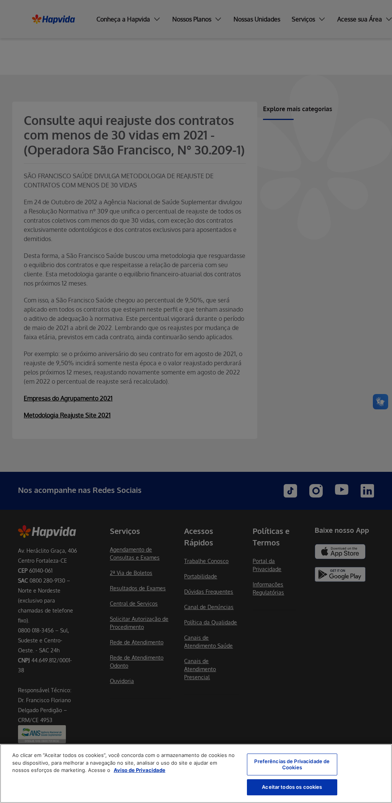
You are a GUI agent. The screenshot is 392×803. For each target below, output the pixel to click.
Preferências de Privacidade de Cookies (292, 764)
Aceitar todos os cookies (292, 787)
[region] (196, 773)
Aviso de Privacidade (139, 770)
